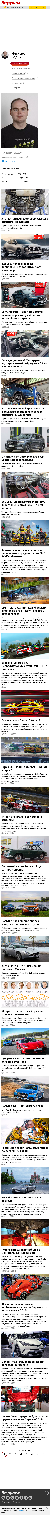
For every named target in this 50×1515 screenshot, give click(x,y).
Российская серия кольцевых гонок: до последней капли (24, 1149)
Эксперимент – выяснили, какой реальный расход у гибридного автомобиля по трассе (22, 315)
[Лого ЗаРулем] (10, 3)
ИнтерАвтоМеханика (17, 7)
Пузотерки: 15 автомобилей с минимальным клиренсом (20, 1251)
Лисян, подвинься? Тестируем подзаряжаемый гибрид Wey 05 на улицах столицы (24, 363)
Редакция (5, 1502)
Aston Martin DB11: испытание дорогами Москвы (21, 967)
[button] (47, 1508)
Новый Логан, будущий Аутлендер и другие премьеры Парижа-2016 (24, 1417)
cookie (20, 1510)
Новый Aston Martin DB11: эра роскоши (21, 1199)
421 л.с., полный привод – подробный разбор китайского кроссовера (21, 267)
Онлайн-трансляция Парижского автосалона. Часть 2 (22, 1363)
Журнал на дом (37, 7)
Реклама (16, 1502)
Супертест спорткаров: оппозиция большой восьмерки (23, 1060)
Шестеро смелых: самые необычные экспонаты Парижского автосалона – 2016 (24, 1307)
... (4, 1459)
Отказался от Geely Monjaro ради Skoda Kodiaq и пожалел (23, 458)
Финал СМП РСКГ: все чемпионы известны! (22, 818)
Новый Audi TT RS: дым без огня (22, 1106)
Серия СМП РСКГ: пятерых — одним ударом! (24, 768)
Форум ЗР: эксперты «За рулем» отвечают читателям (22, 1012)
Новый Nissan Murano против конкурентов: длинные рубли (20, 922)
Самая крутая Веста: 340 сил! (20, 720)
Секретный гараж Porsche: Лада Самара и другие (22, 868)
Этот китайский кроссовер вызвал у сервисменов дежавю (24, 220)
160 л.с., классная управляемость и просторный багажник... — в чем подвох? (24, 505)
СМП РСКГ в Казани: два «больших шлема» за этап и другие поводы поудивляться (23, 611)
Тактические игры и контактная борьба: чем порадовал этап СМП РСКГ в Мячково (23, 553)
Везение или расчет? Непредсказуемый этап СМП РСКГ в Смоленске (24, 666)
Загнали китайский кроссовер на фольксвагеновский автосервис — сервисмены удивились (23, 412)
